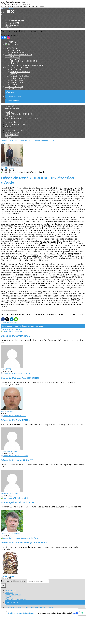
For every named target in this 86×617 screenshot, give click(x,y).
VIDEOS (9, 27)
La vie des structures (14, 21)
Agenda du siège (17, 52)
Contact (13, 74)
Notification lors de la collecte (21, 613)
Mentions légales (12, 595)
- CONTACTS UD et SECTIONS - (24, 61)
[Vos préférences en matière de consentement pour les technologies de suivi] (82, 613)
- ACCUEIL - (15, 50)
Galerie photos (11, 25)
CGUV (8, 597)
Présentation (16, 70)
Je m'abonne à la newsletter (14, 581)
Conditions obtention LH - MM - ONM (26, 65)
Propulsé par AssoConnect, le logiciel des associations (29, 607)
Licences (9, 593)
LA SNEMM (15, 59)
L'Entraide (14, 63)
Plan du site (10, 590)
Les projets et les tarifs (20, 72)
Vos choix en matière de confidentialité (55, 613)
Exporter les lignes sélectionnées (15, 2)
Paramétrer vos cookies (15, 599)
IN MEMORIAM (12, 23)
